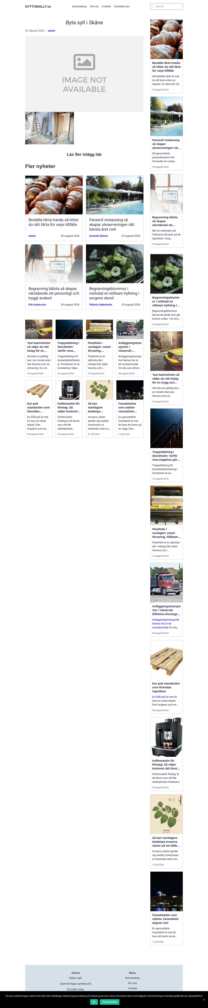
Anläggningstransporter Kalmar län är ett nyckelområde (165, 623)
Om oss (94, 6)
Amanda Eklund (98, 235)
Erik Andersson (37, 304)
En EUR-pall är (160, 696)
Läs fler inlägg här (84, 154)
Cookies (106, 6)
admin (51, 30)
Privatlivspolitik (109, 1002)
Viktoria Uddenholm (100, 304)
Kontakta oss (121, 6)
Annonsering (79, 6)
